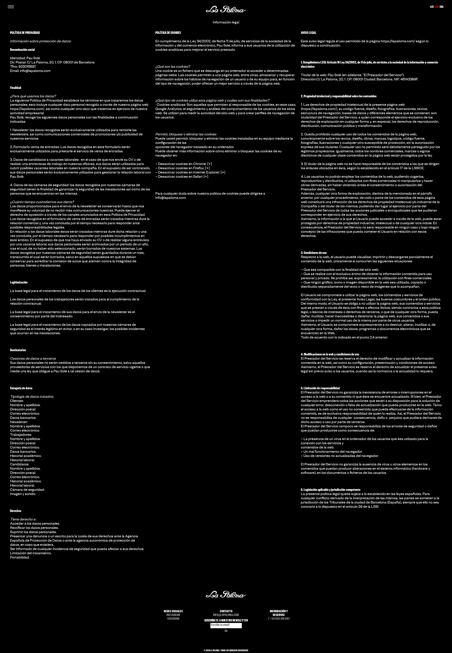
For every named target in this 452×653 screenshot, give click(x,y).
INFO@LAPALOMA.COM (226, 615)
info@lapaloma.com (35, 71)
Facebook (173, 619)
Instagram (173, 615)
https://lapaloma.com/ (27, 109)
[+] (209, 164)
